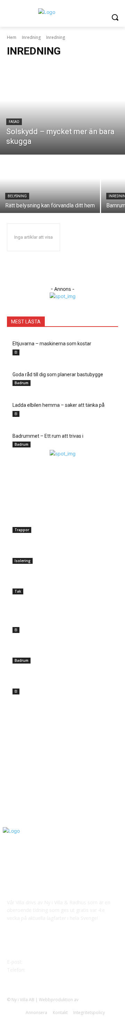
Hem (11, 37)
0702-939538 (41, 969)
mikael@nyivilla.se (44, 961)
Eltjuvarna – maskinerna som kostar (51, 621)
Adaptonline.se (94, 1000)
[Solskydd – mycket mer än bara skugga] (62, 109)
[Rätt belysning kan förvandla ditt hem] (50, 184)
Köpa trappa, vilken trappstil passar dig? (55, 521)
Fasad (14, 122)
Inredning (31, 37)
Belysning (17, 196)
